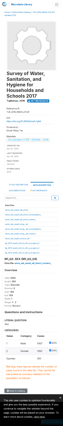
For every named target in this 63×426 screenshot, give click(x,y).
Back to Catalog (17, 391)
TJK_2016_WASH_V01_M (43, 12)
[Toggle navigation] (57, 4)
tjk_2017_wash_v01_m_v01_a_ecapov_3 (22, 248)
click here (39, 416)
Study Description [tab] (18, 185)
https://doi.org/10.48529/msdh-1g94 (24, 121)
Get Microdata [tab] (39, 190)
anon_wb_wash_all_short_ (17, 210)
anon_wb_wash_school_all (17, 238)
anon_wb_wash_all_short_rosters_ (20, 219)
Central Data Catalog (21, 12)
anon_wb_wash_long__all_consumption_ (23, 229)
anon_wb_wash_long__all (16, 224)
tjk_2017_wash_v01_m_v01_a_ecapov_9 (22, 253)
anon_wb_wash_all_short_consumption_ (23, 214)
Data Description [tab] (42, 185)
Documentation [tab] (17, 190)
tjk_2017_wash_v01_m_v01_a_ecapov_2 (22, 243)
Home (7, 12)
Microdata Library (21, 4)
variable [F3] (10, 15)
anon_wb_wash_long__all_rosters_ (20, 233)
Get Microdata (39, 101)
